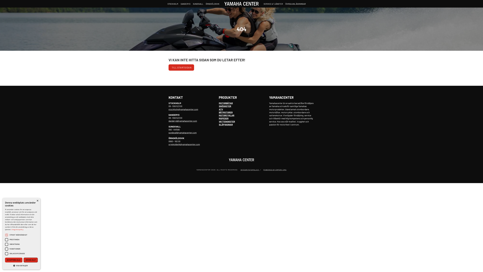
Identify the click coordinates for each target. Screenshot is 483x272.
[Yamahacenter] (241, 4)
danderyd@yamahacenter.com (183, 121)
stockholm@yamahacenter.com (183, 109)
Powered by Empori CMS (275, 170)
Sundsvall (198, 4)
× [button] (37, 201)
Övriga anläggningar (295, 4)
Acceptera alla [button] (14, 260)
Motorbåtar (226, 103)
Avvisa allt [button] (31, 260)
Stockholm (173, 4)
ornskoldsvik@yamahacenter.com (184, 144)
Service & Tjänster (273, 4)
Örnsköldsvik (212, 4)
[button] (21, 265)
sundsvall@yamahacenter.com (183, 132)
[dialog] (21, 233)
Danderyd (185, 4)
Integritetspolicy (249, 170)
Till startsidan (182, 67)
